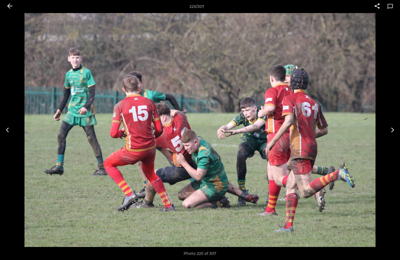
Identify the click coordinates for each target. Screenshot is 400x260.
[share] (377, 6)
